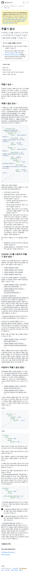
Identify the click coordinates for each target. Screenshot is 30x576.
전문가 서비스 (14, 570)
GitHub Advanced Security (13, 54)
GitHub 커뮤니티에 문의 (9, 552)
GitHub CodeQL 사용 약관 (12, 53)
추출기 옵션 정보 (8, 103)
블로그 (21, 570)
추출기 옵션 (7, 7)
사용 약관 (15, 568)
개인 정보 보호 (22, 568)
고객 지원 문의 (6, 554)
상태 (2, 570)
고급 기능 (20, 6)
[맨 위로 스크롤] (26, 572)
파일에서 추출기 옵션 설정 (12, 367)
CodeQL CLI (13, 6)
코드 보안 (6, 6)
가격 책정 (7, 570)
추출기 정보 (6, 84)
